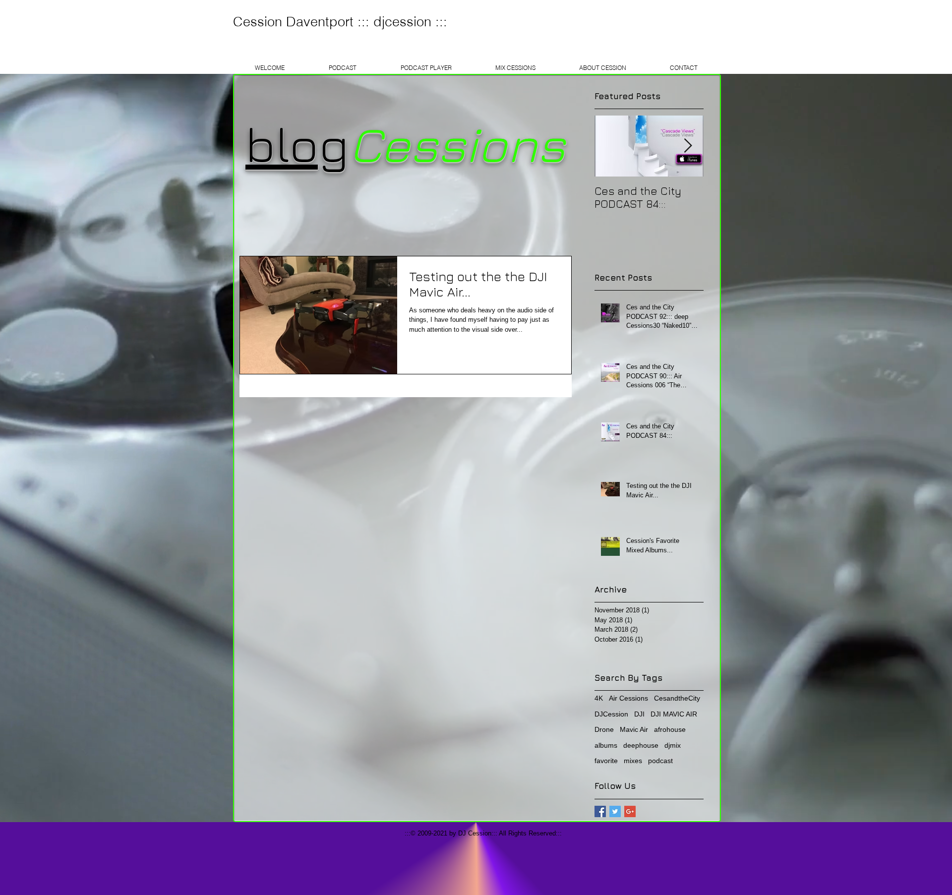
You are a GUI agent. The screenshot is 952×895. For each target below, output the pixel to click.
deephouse (640, 745)
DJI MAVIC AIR (674, 714)
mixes (633, 761)
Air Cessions (628, 698)
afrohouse (670, 729)
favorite (606, 761)
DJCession (611, 714)
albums (606, 745)
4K (599, 698)
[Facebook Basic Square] (600, 811)
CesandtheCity (677, 698)
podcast (660, 761)
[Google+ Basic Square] (630, 811)
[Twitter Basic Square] (615, 811)
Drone (604, 729)
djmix (672, 745)
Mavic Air (634, 729)
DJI (639, 714)
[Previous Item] (610, 146)
